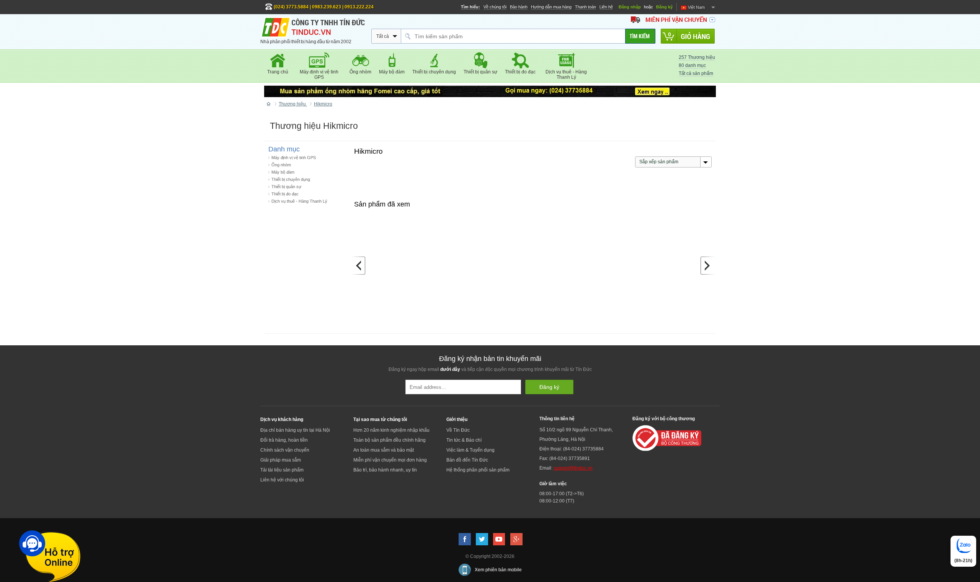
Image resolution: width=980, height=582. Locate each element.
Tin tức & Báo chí (464, 440)
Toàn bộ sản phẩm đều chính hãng (389, 440)
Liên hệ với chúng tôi (282, 480)
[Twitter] (482, 539)
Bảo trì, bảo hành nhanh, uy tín (385, 470)
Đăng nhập (630, 7)
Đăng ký (664, 7)
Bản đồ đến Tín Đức (467, 460)
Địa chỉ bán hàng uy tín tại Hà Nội (295, 430)
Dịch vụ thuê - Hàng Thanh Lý (299, 201)
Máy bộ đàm (282, 172)
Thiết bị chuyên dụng (290, 179)
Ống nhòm (281, 165)
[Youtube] (499, 539)
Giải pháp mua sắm (280, 460)
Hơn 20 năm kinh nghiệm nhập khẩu (391, 430)
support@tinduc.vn (573, 468)
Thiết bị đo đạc (285, 194)
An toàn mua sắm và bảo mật (383, 450)
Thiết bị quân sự (286, 186)
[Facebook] (465, 539)
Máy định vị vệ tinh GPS (293, 157)
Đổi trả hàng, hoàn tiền (284, 440)
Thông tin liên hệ (557, 418)
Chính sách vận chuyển (284, 450)
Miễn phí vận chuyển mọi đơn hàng (390, 460)
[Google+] (516, 539)
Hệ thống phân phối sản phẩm (478, 470)
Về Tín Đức (458, 430)
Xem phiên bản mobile (498, 569)
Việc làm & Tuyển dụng (470, 450)
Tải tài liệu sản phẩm (282, 470)
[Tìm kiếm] (640, 36)
